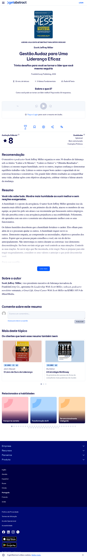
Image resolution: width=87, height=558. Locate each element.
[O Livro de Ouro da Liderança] (22, 351)
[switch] (43, 106)
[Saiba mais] (19, 135)
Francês (5, 497)
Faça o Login (33, 114)
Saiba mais (36, 555)
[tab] (41, 384)
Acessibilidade (7, 525)
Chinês (4, 488)
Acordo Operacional (9, 521)
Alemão (4, 474)
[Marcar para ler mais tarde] (34, 126)
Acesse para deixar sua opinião (18, 321)
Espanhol (5, 479)
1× (18, 106)
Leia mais (43, 269)
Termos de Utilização (9, 516)
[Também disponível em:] (61, 126)
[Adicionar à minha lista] (43, 126)
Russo (4, 483)
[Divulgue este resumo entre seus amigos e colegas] (52, 126)
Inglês (4, 470)
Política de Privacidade (10, 512)
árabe (4, 502)
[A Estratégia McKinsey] (64, 351)
